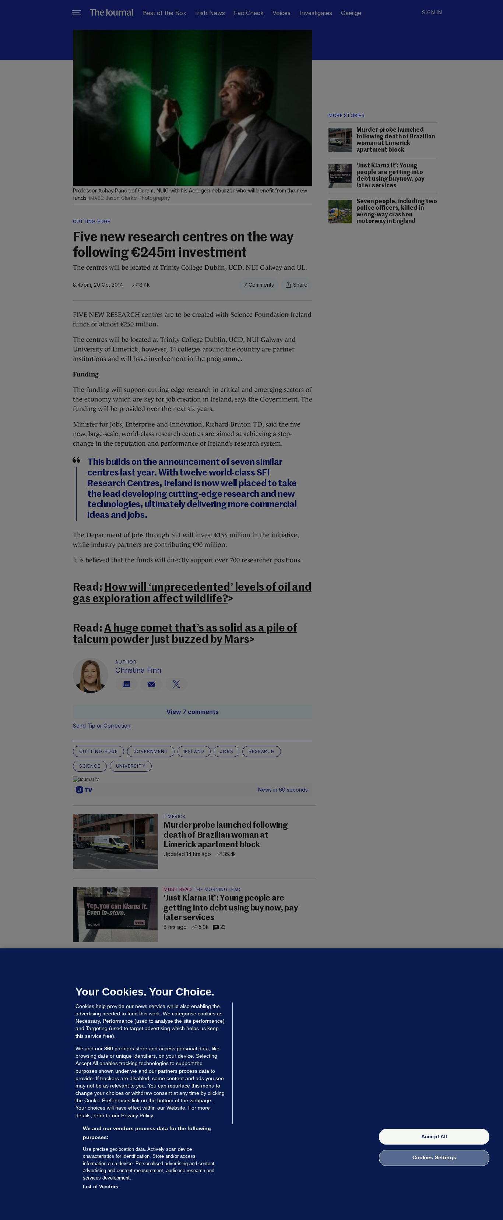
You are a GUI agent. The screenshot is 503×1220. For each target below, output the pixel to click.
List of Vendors (100, 1186)
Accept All (434, 1136)
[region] (251, 1084)
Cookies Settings (434, 1158)
